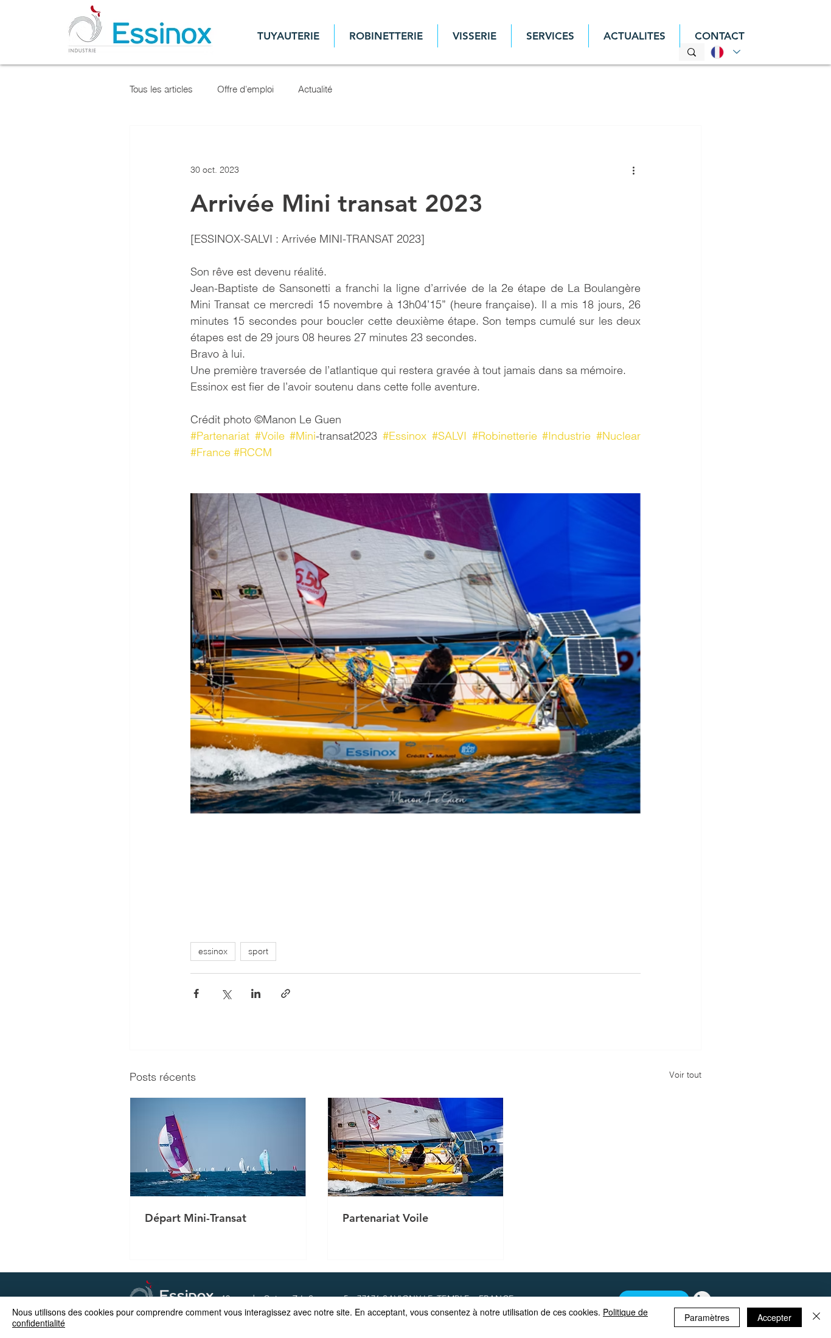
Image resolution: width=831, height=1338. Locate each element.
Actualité (315, 89)
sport (258, 951)
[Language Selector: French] (723, 52)
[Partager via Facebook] (196, 993)
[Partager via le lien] (285, 993)
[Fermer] (816, 1317)
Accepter (774, 1317)
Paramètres (706, 1317)
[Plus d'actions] (633, 169)
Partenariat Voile (385, 1218)
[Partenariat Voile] (416, 1147)
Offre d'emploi (245, 89)
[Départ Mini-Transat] (218, 1147)
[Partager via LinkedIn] (256, 993)
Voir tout (685, 1074)
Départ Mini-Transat (195, 1218)
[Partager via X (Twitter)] (226, 993)
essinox (213, 951)
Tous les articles (161, 89)
